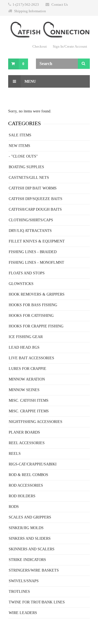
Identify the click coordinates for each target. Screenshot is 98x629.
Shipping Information (30, 11)
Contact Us (59, 4)
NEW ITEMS (19, 146)
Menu (29, 81)
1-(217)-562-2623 (26, 4)
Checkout (39, 46)
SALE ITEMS (20, 135)
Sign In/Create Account (70, 46)
